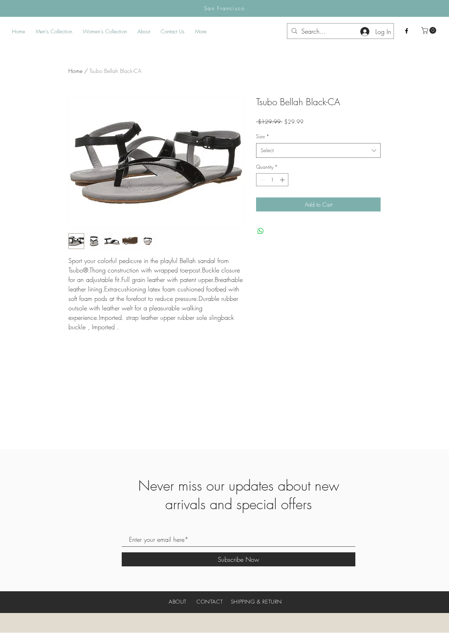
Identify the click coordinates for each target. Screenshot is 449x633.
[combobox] (318, 150)
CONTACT (209, 601)
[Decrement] (261, 180)
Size (262, 136)
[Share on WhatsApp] (260, 231)
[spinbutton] (272, 180)
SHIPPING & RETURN (256, 601)
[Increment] (283, 180)
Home (75, 71)
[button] (429, 30)
